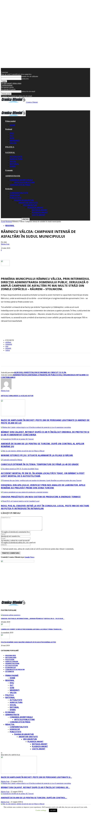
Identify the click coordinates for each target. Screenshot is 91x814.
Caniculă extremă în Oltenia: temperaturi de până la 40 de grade (40, 464)
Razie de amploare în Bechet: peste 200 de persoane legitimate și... (36, 777)
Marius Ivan (5, 244)
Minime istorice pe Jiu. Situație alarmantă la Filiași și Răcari (37, 455)
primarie (8, 348)
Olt (11, 135)
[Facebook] (4, 253)
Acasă (3, 221)
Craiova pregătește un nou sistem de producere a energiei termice (41, 496)
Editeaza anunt (39, 210)
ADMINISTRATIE (12, 176)
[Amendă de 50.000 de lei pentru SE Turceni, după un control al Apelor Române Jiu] (17, 439)
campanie (8, 344)
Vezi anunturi (30, 205)
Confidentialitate (6, 85)
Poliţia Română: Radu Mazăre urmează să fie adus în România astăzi (28, 642)
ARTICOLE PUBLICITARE (24, 182)
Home (12, 125)
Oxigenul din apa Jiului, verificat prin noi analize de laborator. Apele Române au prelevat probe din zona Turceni (43, 486)
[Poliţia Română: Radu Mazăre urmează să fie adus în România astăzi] (5, 639)
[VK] (28, 253)
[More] (44, 253)
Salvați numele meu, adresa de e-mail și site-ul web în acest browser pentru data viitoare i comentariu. (38, 549)
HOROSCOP (15, 195)
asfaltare (8, 342)
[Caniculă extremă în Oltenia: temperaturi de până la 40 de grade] (11, 460)
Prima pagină (10, 121)
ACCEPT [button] (53, 810)
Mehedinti (15, 140)
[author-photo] (6, 389)
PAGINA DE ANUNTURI (24, 200)
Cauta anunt (38, 215)
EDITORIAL (14, 164)
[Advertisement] (27, 106)
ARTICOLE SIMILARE (8, 396)
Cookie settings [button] (41, 810)
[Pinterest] (20, 253)
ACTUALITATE (16, 156)
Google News (29, 557)
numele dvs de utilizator (29, 76)
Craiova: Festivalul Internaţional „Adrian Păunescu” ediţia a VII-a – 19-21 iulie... (32, 618)
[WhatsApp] (36, 253)
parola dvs (25, 79)
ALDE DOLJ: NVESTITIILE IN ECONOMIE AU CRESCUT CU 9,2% (40, 372)
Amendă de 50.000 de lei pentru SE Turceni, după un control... (34, 797)
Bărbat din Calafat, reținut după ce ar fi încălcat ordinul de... (35, 787)
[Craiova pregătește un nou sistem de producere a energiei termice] (24, 492)
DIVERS (13, 166)
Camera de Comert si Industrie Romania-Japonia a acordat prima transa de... (32, 629)
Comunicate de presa (20, 185)
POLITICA (9, 147)
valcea (7, 350)
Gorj (12, 138)
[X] (12, 253)
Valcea (13, 143)
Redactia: (9, 189)
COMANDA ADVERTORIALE (21, 180)
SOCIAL (13, 161)
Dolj (12, 133)
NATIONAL (10, 152)
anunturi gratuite (28, 202)
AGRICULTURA (16, 159)
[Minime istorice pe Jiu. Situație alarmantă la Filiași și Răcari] (22, 451)
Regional (8, 129)
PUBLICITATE (15, 198)
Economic (9, 170)
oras (6, 346)
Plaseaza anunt (35, 207)
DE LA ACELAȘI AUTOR (24, 396)
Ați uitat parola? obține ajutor (11, 83)
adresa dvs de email (28, 91)
